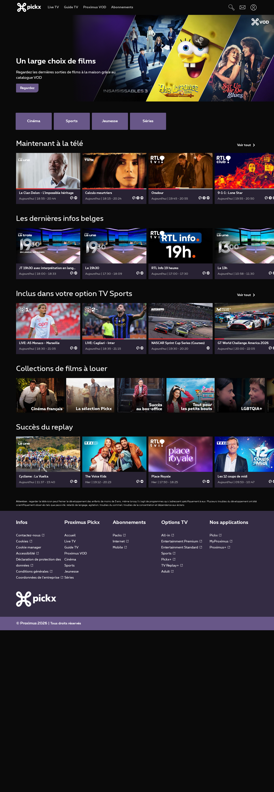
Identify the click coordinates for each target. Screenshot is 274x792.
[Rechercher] (231, 7)
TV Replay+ (170, 565)
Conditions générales (32, 571)
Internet (119, 541)
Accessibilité (26, 553)
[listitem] (40, 395)
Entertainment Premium (180, 541)
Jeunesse (71, 571)
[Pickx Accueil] (36, 598)
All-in (166, 535)
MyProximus (219, 541)
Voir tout (244, 145)
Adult (165, 571)
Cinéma (70, 559)
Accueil (70, 535)
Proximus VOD (75, 553)
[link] (48, 178)
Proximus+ (218, 547)
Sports (69, 565)
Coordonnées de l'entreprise (38, 577)
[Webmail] (242, 7)
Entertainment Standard (180, 547)
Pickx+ (166, 559)
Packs (118, 535)
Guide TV (71, 547)
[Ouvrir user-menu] (253, 7)
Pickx (214, 535)
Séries (69, 577)
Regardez (27, 88)
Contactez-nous (28, 535)
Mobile (118, 547)
